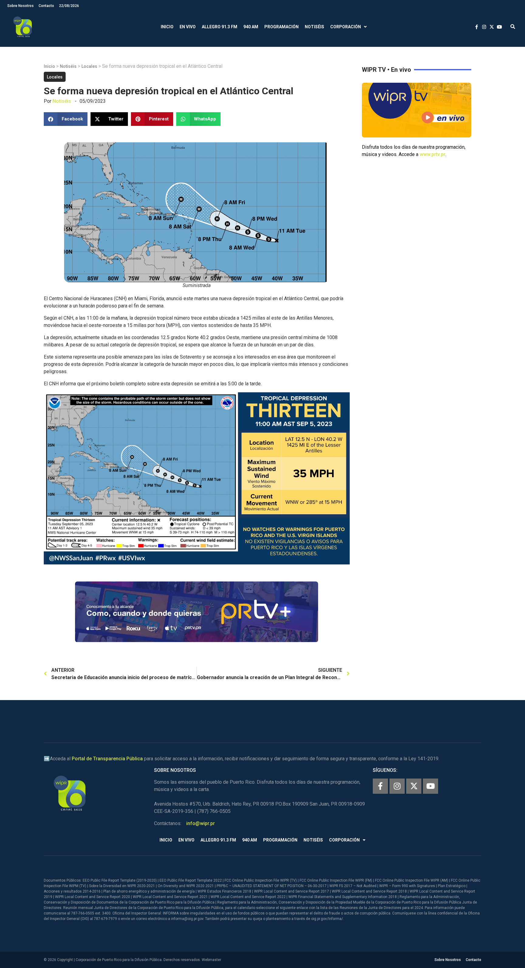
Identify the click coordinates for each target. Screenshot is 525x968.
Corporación (345, 26)
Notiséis (314, 26)
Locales (89, 66)
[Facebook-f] (380, 786)
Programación (281, 26)
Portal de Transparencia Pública (107, 759)
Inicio (167, 26)
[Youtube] (430, 786)
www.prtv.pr (432, 154)
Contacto (46, 6)
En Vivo (188, 26)
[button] (513, 27)
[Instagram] (397, 786)
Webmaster (211, 960)
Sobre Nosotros (20, 6)
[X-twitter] (413, 786)
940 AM (250, 26)
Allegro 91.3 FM (219, 26)
